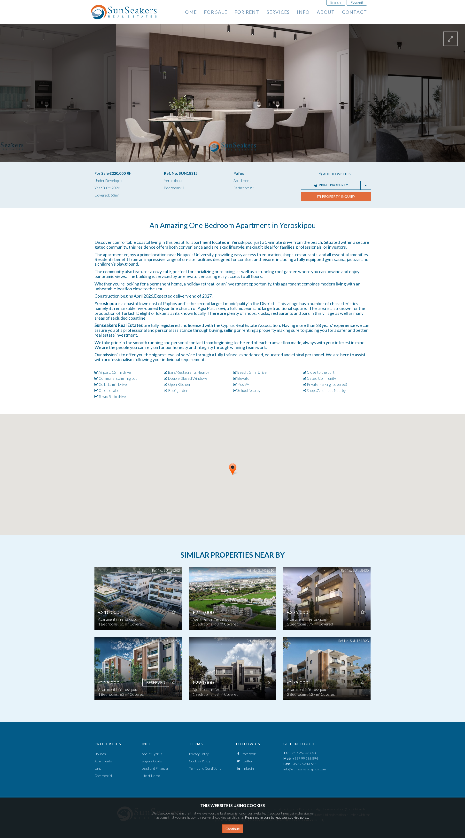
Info (303, 12)
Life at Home (151, 776)
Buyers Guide (152, 761)
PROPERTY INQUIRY (338, 196)
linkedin (247, 768)
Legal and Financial (155, 768)
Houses (100, 754)
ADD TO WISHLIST (337, 174)
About (326, 12)
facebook (248, 754)
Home (189, 12)
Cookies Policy (199, 761)
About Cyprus (152, 754)
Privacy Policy (199, 754)
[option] (138, 637)
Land (97, 768)
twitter (246, 761)
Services (278, 12)
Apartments (103, 761)
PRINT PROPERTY (333, 185)
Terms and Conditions (205, 768)
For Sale (215, 12)
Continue (232, 829)
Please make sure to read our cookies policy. (277, 817)
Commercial (103, 776)
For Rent (246, 12)
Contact (354, 12)
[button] (238, 477)
